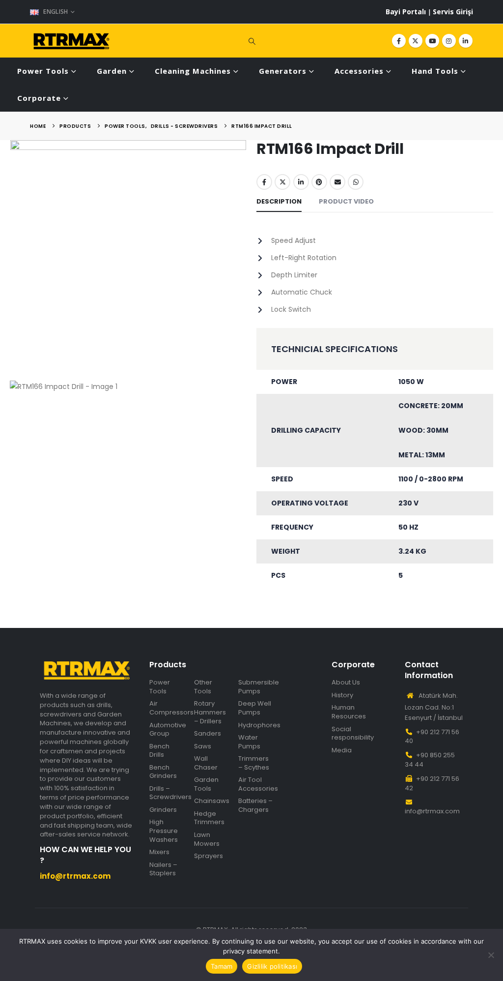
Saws (202, 746)
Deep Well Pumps (254, 707)
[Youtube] (432, 41)
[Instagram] (449, 41)
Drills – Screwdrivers (170, 793)
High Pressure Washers (163, 831)
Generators (283, 71)
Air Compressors (171, 707)
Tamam (221, 966)
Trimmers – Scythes (253, 763)
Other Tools (203, 686)
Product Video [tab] (346, 201)
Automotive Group (167, 729)
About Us (346, 682)
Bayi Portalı (407, 11)
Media (342, 750)
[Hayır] (491, 955)
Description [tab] (279, 201)
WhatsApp (355, 182)
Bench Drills (159, 750)
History (342, 695)
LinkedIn (301, 182)
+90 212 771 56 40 (432, 736)
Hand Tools (435, 71)
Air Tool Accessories (258, 784)
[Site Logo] (71, 41)
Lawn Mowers (207, 839)
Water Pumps (249, 741)
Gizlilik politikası (272, 966)
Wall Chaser (206, 763)
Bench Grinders (163, 771)
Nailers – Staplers (163, 869)
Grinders (163, 809)
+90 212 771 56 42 (432, 783)
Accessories (359, 71)
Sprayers (208, 856)
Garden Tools (206, 784)
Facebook (264, 182)
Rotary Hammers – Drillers (210, 712)
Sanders (207, 733)
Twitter (282, 182)
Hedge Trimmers (209, 818)
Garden (112, 71)
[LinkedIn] (466, 41)
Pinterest (319, 182)
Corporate (39, 98)
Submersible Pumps (258, 686)
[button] (251, 41)
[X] (415, 41)
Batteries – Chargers (255, 805)
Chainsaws (211, 801)
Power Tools (43, 71)
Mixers (159, 852)
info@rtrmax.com (432, 811)
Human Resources (349, 711)
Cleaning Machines (193, 71)
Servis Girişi (453, 11)
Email (337, 182)
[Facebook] (399, 41)
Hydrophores (259, 725)
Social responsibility (353, 733)
